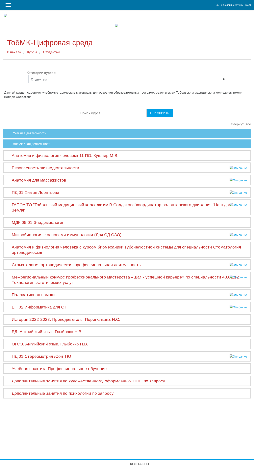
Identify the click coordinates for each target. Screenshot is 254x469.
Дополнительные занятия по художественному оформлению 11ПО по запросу (88, 381)
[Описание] (238, 168)
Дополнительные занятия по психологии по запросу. (63, 393)
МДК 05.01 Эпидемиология (38, 222)
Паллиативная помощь (34, 294)
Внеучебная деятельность (32, 144)
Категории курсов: (41, 73)
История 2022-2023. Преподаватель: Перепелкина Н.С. (66, 319)
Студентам (51, 52)
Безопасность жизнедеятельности (45, 167)
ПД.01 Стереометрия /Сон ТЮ (41, 356)
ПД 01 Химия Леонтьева (35, 192)
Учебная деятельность (29, 133)
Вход (247, 4)
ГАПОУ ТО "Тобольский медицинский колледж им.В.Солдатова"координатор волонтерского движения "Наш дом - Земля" (123, 207)
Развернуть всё (240, 124)
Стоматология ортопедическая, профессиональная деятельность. (77, 264)
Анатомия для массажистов (39, 180)
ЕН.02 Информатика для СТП (40, 307)
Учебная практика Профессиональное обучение (59, 368)
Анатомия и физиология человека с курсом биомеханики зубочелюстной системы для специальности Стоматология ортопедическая (126, 250)
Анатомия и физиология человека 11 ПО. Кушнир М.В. (65, 155)
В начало (14, 52)
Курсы (32, 52)
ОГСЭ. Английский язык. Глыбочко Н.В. (50, 344)
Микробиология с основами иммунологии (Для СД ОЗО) (66, 234)
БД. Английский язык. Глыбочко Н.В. (47, 331)
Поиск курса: (91, 113)
